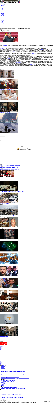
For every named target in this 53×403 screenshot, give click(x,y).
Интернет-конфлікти (3, 383)
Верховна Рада (2, 384)
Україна (2, 9)
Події (1, 10)
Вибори (2, 21)
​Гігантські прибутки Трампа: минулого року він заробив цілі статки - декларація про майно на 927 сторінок (12, 397)
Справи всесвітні (3, 366)
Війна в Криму (2, 23)
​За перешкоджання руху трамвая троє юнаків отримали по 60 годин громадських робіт (10, 377)
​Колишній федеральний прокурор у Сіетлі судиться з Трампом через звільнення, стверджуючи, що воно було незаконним (13, 371)
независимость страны (18, 62)
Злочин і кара (2, 5)
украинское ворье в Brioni (34, 53)
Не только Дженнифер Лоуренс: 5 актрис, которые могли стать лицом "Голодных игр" (22, 149)
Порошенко (14, 51)
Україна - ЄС (2, 20)
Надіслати (22, 146)
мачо (15, 43)
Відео (1, 11)
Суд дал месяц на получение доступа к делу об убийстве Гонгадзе (7, 381)
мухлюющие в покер (5, 45)
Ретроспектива (2, 15)
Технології (2, 22)
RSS (1, 6)
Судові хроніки (2, 367)
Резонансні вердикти (3, 368)
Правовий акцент (3, 4)
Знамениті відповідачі (3, 382)
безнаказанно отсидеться (32, 64)
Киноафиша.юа (20, 147)
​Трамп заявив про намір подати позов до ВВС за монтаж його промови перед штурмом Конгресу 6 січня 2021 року (12, 390)
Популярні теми (2, 14)
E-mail (0, 140)
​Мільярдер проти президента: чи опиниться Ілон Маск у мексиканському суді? (9, 387)
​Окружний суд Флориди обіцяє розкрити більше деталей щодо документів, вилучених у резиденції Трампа (11, 391)
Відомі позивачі (2, 13)
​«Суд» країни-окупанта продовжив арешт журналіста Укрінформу (8, 380)
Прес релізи (2, 399)
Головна (2, 8)
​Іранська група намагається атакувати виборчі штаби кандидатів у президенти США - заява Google (11, 394)
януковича (42, 49)
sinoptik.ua (3, 365)
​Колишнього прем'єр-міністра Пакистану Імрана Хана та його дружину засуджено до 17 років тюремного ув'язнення (13, 388)
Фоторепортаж (2, 385)
